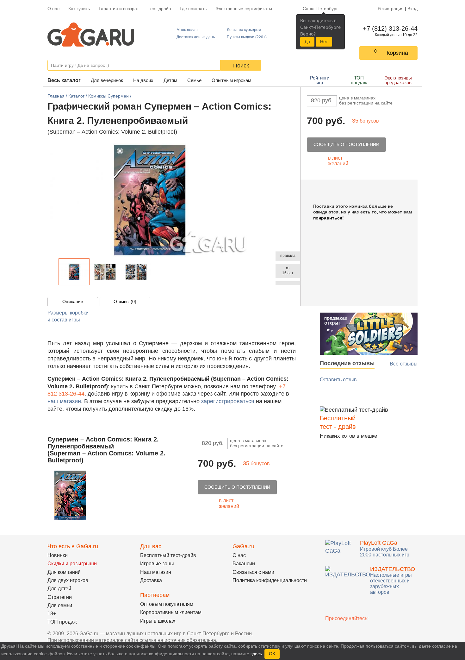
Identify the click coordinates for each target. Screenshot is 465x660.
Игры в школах (157, 621)
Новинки (57, 555)
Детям (170, 80)
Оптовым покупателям (166, 604)
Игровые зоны (157, 563)
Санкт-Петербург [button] (320, 8)
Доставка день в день (196, 37)
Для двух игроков (67, 580)
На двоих (143, 80)
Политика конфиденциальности (269, 580)
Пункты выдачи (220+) (247, 37)
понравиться (327, 217)
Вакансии (243, 563)
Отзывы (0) (125, 301)
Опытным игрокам (231, 80)
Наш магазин (155, 572)
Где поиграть (193, 8)
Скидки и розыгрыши (72, 563)
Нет (324, 41)
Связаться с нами (253, 572)
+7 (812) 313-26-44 (389, 28)
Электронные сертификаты (243, 8)
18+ (51, 613)
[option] (74, 271)
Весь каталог (64, 80)
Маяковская (187, 30)
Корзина (397, 53)
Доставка (151, 580)
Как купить (79, 8)
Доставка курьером (244, 30)
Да (307, 41)
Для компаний (64, 572)
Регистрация (391, 8)
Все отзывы (404, 363)
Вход (412, 8)
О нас (53, 8)
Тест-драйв (159, 8)
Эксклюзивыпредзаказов (398, 80)
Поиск (241, 65)
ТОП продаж (359, 80)
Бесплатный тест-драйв (168, 555)
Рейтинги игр (319, 80)
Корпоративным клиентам (171, 612)
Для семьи (59, 605)
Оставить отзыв (338, 379)
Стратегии (59, 597)
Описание (72, 301)
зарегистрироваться (227, 401)
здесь (256, 653)
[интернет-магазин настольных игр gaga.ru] (90, 34)
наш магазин (64, 401)
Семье (194, 80)
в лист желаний (338, 160)
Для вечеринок (107, 80)
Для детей (59, 588)
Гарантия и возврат (119, 8)
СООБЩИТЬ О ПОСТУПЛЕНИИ (346, 144)
